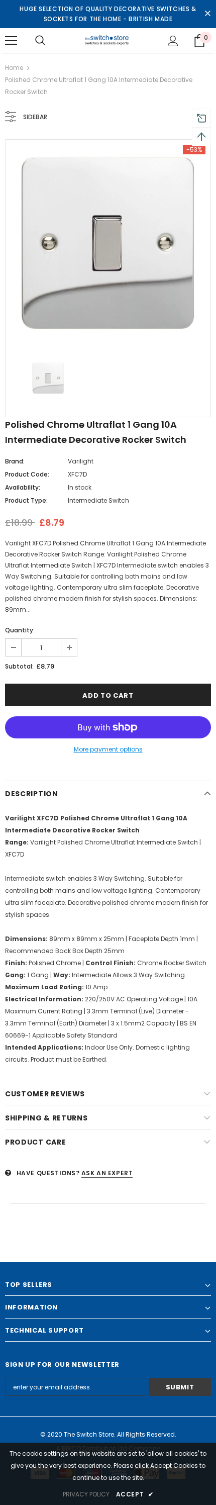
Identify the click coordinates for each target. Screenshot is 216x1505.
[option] (108, 242)
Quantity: (20, 630)
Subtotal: (19, 666)
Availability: (22, 487)
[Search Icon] (40, 41)
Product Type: (26, 500)
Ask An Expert (107, 1173)
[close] (207, 14)
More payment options (108, 749)
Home (14, 67)
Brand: (15, 461)
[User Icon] (173, 41)
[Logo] (108, 40)
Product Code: (27, 474)
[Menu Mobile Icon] (11, 41)
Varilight (80, 461)
